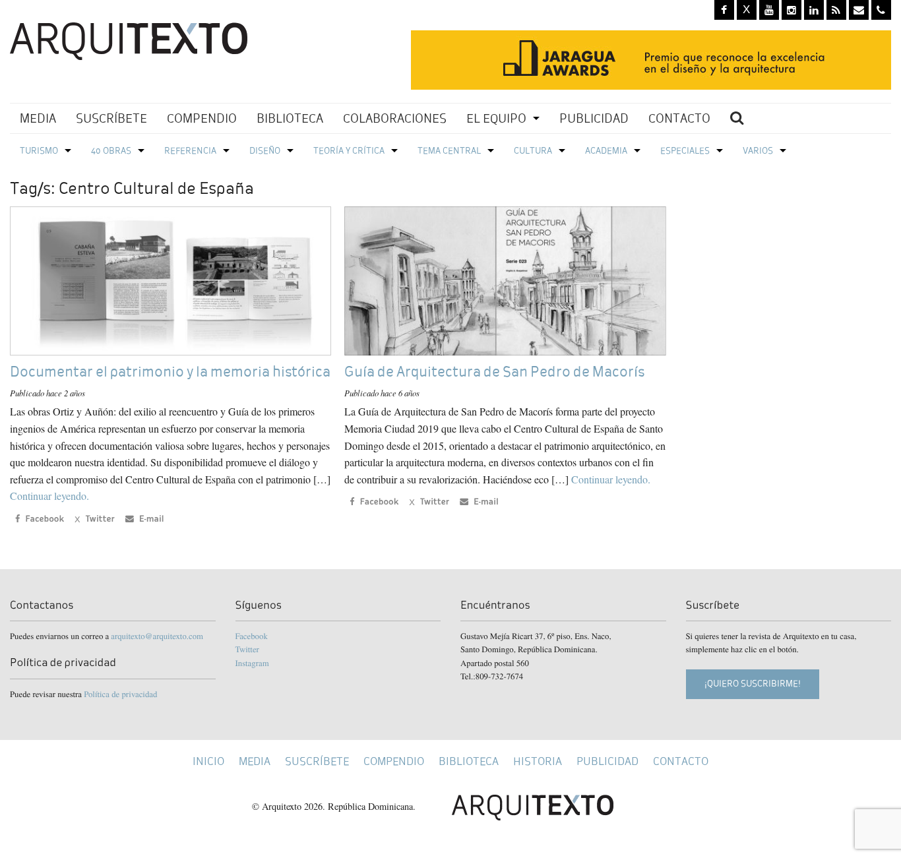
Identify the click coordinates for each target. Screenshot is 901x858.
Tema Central (449, 151)
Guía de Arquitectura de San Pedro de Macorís (494, 371)
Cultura (533, 151)
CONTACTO (679, 118)
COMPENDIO (202, 118)
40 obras (111, 151)
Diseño (264, 151)
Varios (758, 151)
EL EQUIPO (496, 118)
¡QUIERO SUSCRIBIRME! (752, 684)
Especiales (685, 151)
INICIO (208, 761)
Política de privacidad (120, 694)
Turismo (39, 151)
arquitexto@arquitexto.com (157, 636)
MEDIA (38, 118)
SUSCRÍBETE (111, 118)
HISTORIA (537, 761)
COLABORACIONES (395, 118)
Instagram (252, 663)
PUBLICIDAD (594, 118)
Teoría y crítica (349, 151)
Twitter (247, 649)
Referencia (190, 151)
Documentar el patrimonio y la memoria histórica (170, 371)
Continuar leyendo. (49, 496)
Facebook (251, 636)
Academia (606, 151)
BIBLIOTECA (290, 118)
